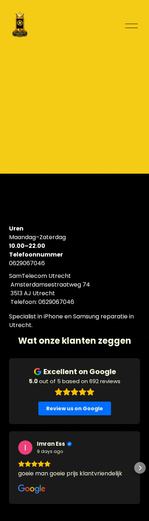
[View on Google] (25, 447)
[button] (9, 468)
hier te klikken (25, 149)
